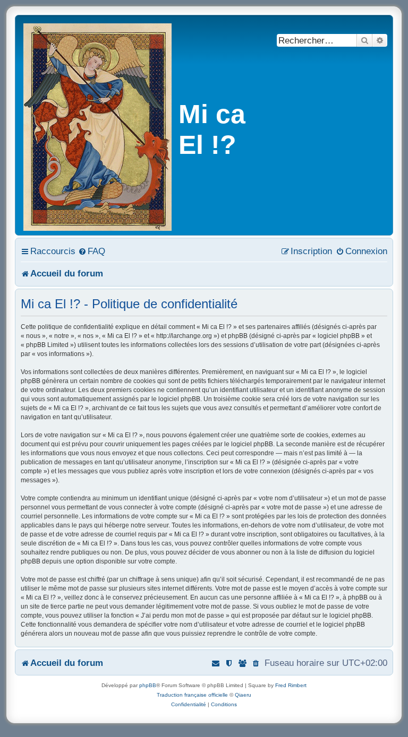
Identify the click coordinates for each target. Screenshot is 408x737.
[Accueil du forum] (98, 125)
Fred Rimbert (291, 685)
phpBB (147, 685)
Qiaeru (243, 695)
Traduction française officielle (192, 695)
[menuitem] (91, 251)
